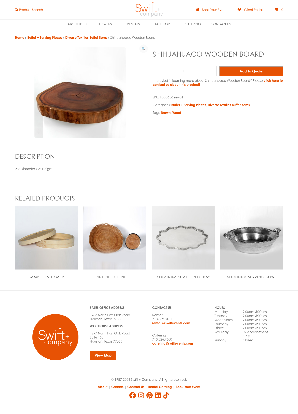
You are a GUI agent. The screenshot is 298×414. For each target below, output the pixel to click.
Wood (176, 113)
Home (19, 38)
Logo (149, 9)
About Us (75, 24)
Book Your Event (188, 387)
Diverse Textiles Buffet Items (86, 38)
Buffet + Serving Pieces (44, 38)
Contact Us (221, 24)
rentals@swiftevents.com (171, 323)
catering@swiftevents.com (172, 343)
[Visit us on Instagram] (141, 395)
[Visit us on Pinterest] (149, 395)
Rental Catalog (160, 387)
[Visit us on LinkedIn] (158, 395)
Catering (193, 24)
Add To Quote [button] (251, 71)
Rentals (133, 24)
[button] (29, 10)
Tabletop (162, 24)
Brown (166, 113)
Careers (117, 387)
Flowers (105, 24)
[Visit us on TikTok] (166, 395)
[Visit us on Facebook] (132, 395)
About (102, 387)
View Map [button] (103, 355)
